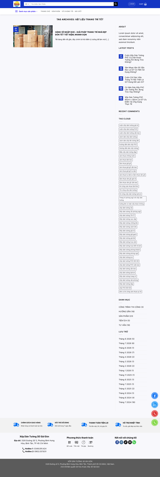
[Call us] (134, 442)
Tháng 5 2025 (125, 388)
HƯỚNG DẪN (125, 311)
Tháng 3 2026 (125, 361)
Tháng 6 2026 (125, 348)
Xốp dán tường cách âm (127, 227)
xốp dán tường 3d (125, 208)
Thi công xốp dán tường (128, 190)
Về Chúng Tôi (67, 11)
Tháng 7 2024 (125, 402)
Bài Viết (78, 11)
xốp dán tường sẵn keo (127, 269)
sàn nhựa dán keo (125, 160)
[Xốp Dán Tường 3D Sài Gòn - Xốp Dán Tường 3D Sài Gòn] (16, 4)
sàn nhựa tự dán (125, 175)
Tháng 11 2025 (125, 375)
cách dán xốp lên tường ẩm (129, 140)
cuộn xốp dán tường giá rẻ (128, 125)
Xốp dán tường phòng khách (129, 250)
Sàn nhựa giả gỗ (125, 163)
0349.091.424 (40, 448)
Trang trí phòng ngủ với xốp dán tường (130, 199)
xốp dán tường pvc (126, 257)
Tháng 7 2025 (125, 384)
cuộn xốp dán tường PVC (128, 129)
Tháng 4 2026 (125, 357)
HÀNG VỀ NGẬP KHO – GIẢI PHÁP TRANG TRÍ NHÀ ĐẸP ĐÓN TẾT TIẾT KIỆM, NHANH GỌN (81, 33)
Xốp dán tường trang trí (127, 276)
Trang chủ (45, 11)
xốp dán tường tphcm (127, 272)
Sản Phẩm (56, 11)
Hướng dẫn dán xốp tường (128, 148)
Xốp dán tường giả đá (127, 238)
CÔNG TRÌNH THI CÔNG (129, 307)
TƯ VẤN (122, 325)
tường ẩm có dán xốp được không (131, 204)
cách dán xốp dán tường (128, 137)
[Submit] (116, 4)
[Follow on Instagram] (121, 442)
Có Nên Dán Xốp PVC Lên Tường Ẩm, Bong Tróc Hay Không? (134, 89)
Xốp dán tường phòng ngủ (128, 253)
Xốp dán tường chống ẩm (128, 223)
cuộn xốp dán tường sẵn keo (129, 133)
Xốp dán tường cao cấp (127, 219)
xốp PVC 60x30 (125, 288)
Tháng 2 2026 (125, 366)
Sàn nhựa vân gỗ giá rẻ (127, 179)
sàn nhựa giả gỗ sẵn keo (128, 167)
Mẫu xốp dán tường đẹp (127, 152)
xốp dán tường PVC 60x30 (129, 261)
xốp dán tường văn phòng (128, 280)
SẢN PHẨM (124, 316)
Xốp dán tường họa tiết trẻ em (130, 246)
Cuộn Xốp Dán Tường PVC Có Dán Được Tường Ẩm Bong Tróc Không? (134, 58)
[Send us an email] (130, 442)
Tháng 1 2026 (125, 370)
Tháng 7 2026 (125, 343)
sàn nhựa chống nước (127, 156)
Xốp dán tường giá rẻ (126, 231)
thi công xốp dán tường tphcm (130, 194)
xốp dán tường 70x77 (127, 215)
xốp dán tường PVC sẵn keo (129, 265)
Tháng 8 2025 (125, 379)
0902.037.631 (40, 451)
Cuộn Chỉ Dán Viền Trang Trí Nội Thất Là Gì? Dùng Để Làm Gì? (134, 79)
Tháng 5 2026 (125, 352)
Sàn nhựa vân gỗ (139, 175)
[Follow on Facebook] (117, 442)
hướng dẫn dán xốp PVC (128, 144)
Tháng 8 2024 (125, 397)
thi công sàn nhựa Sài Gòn (128, 186)
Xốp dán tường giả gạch (128, 234)
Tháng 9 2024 (125, 393)
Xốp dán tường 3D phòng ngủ (130, 211)
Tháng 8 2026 (125, 339)
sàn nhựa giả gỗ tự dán (127, 171)
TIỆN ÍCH (123, 320)
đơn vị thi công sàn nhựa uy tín (130, 291)
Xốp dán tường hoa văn (127, 242)
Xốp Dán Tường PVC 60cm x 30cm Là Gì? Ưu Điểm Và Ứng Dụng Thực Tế (136, 100)
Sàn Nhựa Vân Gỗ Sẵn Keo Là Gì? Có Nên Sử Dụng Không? (135, 69)
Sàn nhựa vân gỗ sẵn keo (128, 182)
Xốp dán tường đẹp (126, 284)
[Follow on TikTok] (126, 442)
